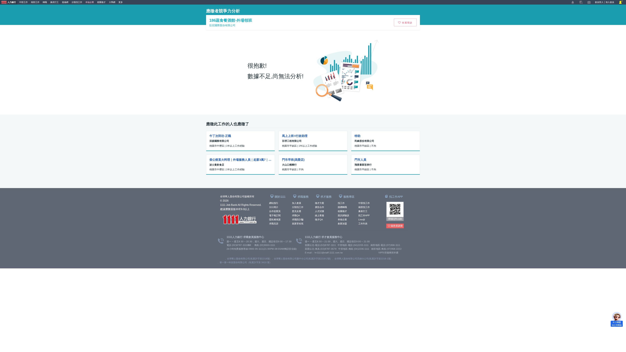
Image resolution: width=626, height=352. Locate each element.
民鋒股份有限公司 (364, 140)
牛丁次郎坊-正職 (220, 136)
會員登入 (599, 2)
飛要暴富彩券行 (363, 164)
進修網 (65, 2)
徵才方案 (319, 203)
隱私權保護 (275, 219)
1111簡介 (273, 207)
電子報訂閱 (275, 215)
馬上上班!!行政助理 (294, 136)
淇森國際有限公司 (219, 140)
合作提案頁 (275, 211)
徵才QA (319, 219)
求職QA (296, 215)
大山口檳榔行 (289, 164)
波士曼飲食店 (216, 164)
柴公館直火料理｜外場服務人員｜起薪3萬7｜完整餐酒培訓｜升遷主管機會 (240, 159)
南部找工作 (364, 207)
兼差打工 (362, 211)
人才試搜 (319, 211)
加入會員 (296, 203)
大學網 (112, 2)
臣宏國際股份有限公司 (222, 25)
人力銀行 (8, 2)
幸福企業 (342, 219)
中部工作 (23, 2)
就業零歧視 (297, 223)
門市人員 (360, 159)
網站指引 (273, 203)
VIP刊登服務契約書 (388, 252)
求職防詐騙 (297, 219)
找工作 (341, 203)
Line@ (361, 219)
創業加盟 (342, 223)
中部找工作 (364, 203)
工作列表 (362, 223)
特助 (357, 136)
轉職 (45, 2)
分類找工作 (297, 207)
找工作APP (364, 215)
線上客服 (319, 215)
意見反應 (296, 211)
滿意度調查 (397, 225)
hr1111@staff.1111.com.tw (329, 252)
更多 (121, 2)
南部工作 (35, 2)
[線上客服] (621, 2)
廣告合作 (319, 207)
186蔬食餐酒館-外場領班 (230, 20)
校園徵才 (342, 211)
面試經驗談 (343, 215)
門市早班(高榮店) (293, 159)
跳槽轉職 (342, 207)
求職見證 (273, 223)
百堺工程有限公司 (292, 140)
